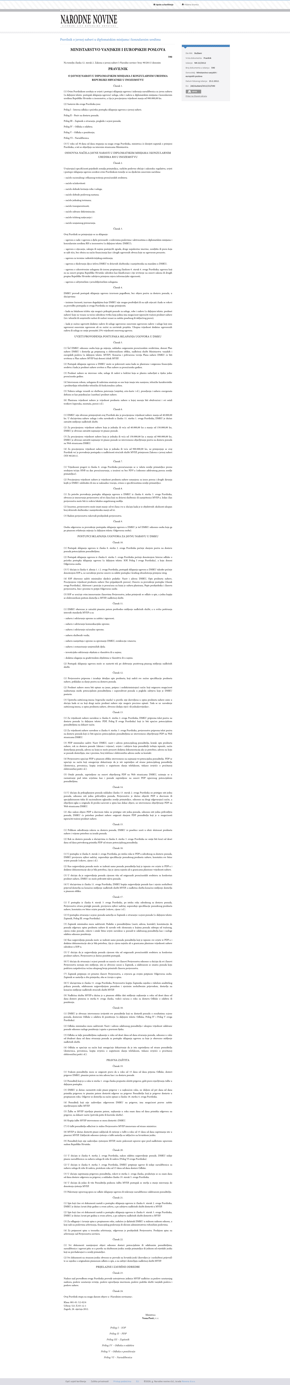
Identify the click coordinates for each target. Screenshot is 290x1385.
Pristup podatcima (122, 1381)
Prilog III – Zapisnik (117, 1339)
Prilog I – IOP (118, 1328)
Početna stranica (191, 5)
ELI (137, 1381)
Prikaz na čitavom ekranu (196, 96)
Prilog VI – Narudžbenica (118, 1357)
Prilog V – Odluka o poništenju (118, 1351)
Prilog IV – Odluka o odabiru (118, 1345)
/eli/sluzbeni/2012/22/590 (202, 86)
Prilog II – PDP (117, 1333)
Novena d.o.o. (188, 1381)
